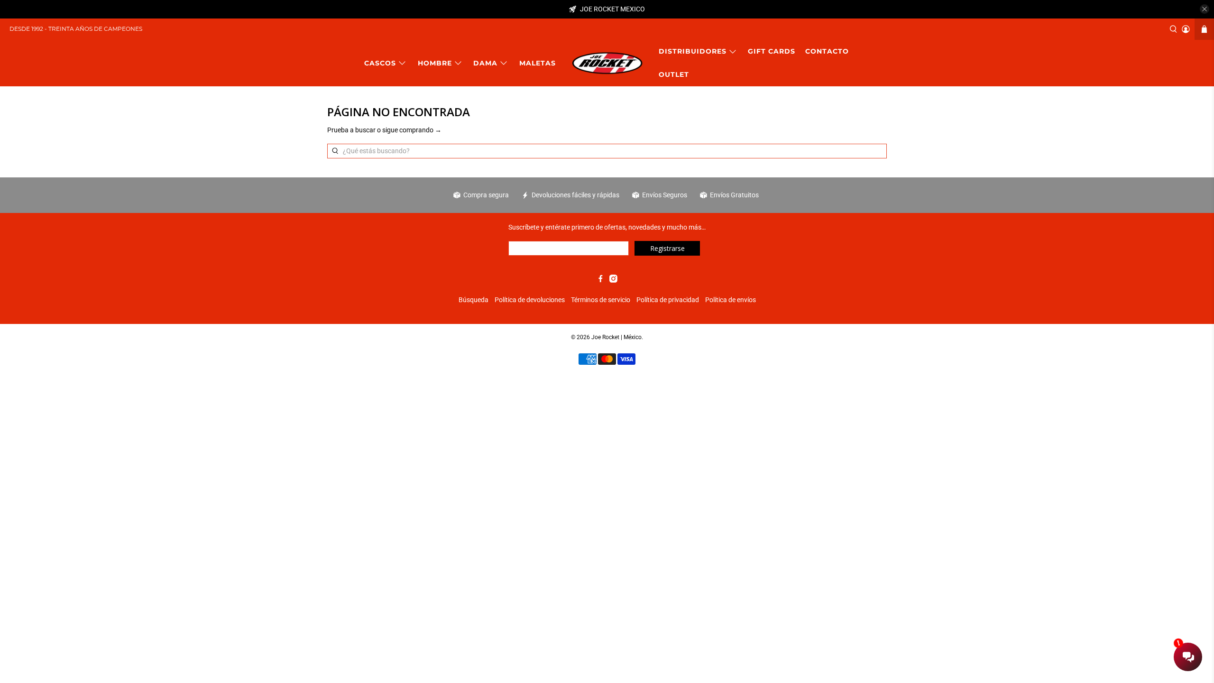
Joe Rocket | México (616, 337)
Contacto (827, 51)
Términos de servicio (600, 300)
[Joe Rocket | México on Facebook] (601, 280)
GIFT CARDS (771, 51)
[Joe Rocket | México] (607, 63)
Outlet (674, 74)
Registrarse (667, 248)
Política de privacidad (667, 300)
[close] (1204, 9)
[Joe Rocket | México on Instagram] (613, 280)
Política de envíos (730, 300)
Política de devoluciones (530, 300)
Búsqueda (473, 300)
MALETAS (537, 63)
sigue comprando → (411, 130)
